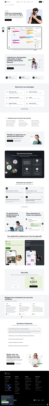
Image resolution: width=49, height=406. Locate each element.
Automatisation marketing (28, 381)
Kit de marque (37, 385)
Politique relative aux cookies (6, 403)
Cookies (41, 404)
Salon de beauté (17, 378)
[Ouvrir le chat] (47, 404)
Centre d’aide (37, 378)
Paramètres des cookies (3, 403)
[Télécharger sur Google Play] (14, 400)
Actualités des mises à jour (38, 387)
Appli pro (27, 248)
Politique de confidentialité (10, 403)
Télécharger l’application (38, 381)
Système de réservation (28, 378)
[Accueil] (7, 2)
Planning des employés (28, 384)
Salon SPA (16, 385)
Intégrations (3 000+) (38, 382)
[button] (41, 297)
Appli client (7, 248)
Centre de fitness (17, 384)
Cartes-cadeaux (7, 381)
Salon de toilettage (17, 390)
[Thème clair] (3, 28)
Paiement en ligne (8, 387)
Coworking (16, 391)
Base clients (26, 382)
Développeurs (37, 384)
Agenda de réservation (7, 378)
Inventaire (6, 382)
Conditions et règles (31, 404)
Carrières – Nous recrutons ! (38, 390)
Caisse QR (7, 385)
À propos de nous (37, 388)
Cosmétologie (16, 387)
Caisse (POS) (7, 388)
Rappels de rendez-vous (8, 384)
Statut (43, 404)
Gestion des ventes (27, 385)
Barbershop (16, 381)
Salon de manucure (17, 382)
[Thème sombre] (3, 31)
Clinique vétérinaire (17, 388)
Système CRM (27, 387)
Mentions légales (37, 404)
